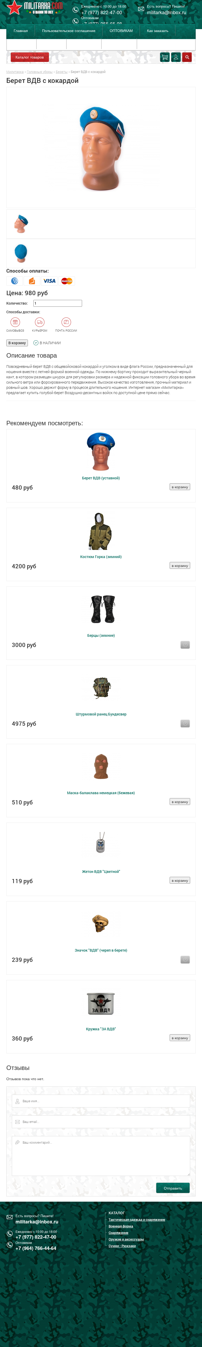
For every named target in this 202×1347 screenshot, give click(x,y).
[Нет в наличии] (185, 645)
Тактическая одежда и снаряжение (137, 1219)
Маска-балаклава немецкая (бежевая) (101, 792)
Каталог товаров (30, 57)
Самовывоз (15, 330)
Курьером (39, 330)
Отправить (173, 1188)
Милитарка (15, 71)
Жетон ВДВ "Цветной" (101, 871)
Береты (62, 71)
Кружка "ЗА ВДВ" (101, 1028)
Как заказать (157, 30)
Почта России (66, 330)
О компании (83, 43)
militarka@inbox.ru (166, 12)
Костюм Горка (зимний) (101, 556)
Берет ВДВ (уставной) (101, 477)
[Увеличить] (101, 147)
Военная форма (121, 1226)
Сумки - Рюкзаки (122, 1245)
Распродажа (119, 43)
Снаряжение (118, 1232)
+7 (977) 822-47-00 (36, 1236)
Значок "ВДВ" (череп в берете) (101, 950)
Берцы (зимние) (101, 635)
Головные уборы (40, 71)
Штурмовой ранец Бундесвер (101, 714)
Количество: (17, 303)
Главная (21, 30)
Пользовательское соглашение (68, 30)
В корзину (17, 342)
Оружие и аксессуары (126, 1239)
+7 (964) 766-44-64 (36, 1248)
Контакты (51, 43)
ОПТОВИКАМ (121, 30)
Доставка (21, 43)
